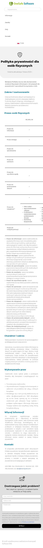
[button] (9, 15)
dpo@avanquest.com (24, 468)
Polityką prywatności (28, 522)
